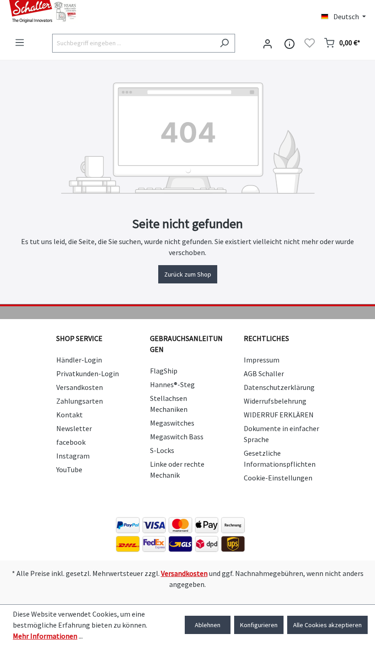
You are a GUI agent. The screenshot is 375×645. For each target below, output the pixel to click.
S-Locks (162, 450)
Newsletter (74, 428)
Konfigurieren (259, 625)
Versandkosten (79, 387)
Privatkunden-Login (87, 373)
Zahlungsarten (79, 400)
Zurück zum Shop (187, 274)
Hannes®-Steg (172, 384)
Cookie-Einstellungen (278, 477)
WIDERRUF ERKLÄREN (279, 414)
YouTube (69, 469)
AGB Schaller (264, 373)
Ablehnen (207, 625)
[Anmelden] (268, 43)
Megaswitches (172, 422)
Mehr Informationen (45, 635)
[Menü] (19, 42)
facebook (71, 442)
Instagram (73, 455)
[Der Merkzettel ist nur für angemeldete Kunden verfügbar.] (309, 43)
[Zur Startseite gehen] (93, 11)
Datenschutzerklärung (279, 387)
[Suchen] (224, 43)
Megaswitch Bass (177, 436)
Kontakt (69, 414)
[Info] (289, 43)
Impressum (261, 359)
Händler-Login (79, 359)
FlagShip (163, 370)
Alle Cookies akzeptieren (327, 625)
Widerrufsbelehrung (275, 400)
